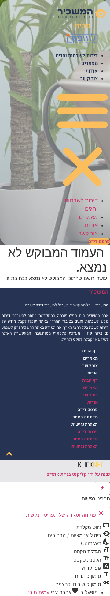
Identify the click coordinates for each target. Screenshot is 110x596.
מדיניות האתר (85, 417)
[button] (82, 139)
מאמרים (89, 63)
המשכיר (98, 292)
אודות (92, 71)
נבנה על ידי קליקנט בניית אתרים (78, 474)
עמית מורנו (38, 592)
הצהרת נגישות (85, 424)
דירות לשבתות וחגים (77, 55)
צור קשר (89, 78)
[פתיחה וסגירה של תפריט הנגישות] (102, 488)
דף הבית (90, 351)
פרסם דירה (88, 410)
